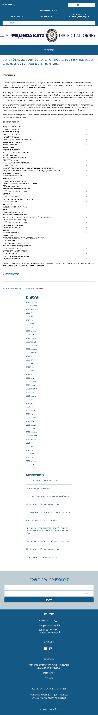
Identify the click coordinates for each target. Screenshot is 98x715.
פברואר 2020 (31, 461)
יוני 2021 (29, 403)
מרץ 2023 (30, 327)
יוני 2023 (29, 316)
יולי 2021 (29, 400)
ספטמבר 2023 (31, 306)
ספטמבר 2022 (31, 349)
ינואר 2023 (30, 334)
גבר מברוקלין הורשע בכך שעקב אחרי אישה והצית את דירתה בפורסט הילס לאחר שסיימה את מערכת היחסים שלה (47, 530)
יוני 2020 (29, 446)
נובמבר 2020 (31, 428)
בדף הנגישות (38, 697)
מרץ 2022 (30, 371)
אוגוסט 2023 (31, 309)
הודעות (34, 288)
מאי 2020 (29, 450)
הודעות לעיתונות (24, 288)
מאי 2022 (29, 363)
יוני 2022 (29, 360)
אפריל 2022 (30, 367)
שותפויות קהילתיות (10, 288)
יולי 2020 (29, 443)
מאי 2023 (29, 320)
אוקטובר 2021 (31, 389)
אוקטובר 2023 (31, 302)
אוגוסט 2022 (31, 353)
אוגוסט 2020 (31, 439)
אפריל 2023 (30, 324)
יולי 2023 (29, 313)
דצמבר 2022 (31, 338)
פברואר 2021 (31, 418)
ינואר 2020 (30, 464)
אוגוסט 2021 (31, 396)
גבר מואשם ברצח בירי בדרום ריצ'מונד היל (42, 520)
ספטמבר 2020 (31, 436)
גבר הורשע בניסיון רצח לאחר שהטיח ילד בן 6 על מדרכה (48, 512)
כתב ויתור (49, 677)
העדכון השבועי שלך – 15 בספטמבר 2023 (42, 549)
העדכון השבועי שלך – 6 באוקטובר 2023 (42, 480)
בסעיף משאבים (44, 668)
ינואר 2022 (30, 378)
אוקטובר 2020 (31, 432)
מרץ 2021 (30, 414)
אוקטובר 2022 (31, 345)
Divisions (10, 35)
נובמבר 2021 (31, 385)
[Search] (4, 23)
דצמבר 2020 (31, 425)
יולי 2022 (29, 356)
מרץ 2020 (30, 457)
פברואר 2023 (31, 331)
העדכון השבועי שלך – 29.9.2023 (39, 488)
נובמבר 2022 (31, 342)
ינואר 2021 (30, 421)
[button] (81, 5)
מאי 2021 (29, 407)
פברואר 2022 (31, 374)
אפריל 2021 (30, 410)
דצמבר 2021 (31, 381)
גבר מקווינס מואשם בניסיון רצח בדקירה (41, 557)
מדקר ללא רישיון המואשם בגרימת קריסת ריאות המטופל (48, 541)
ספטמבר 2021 (31, 392)
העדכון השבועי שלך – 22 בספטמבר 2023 (42, 504)
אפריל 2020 (30, 454)
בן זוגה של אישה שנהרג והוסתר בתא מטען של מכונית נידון (48, 496)
